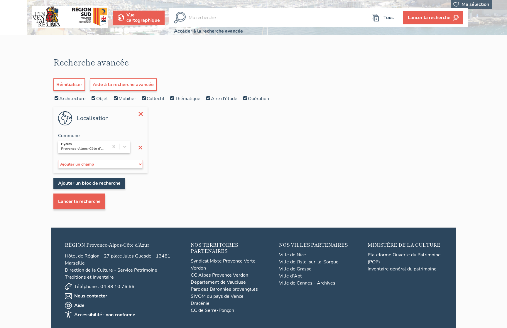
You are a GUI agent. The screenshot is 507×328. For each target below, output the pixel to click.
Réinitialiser (69, 84)
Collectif (155, 98)
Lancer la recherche (79, 201)
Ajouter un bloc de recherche (89, 183)
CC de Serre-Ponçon (212, 310)
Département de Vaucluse (218, 282)
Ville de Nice (292, 255)
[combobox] (61, 147)
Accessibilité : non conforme (104, 315)
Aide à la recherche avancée (123, 84)
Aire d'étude (224, 98)
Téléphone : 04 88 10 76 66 (104, 286)
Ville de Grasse (295, 269)
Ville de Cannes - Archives (307, 283)
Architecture (72, 98)
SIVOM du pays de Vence (217, 296)
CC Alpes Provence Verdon (219, 275)
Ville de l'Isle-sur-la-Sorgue (309, 262)
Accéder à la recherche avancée (208, 31)
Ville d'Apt (290, 276)
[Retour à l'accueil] (13, 17)
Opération (258, 98)
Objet (102, 98)
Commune (69, 135)
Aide (79, 305)
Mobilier (127, 98)
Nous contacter (90, 296)
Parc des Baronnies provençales (224, 289)
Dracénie (200, 303)
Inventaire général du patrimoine (402, 269)
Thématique (187, 98)
